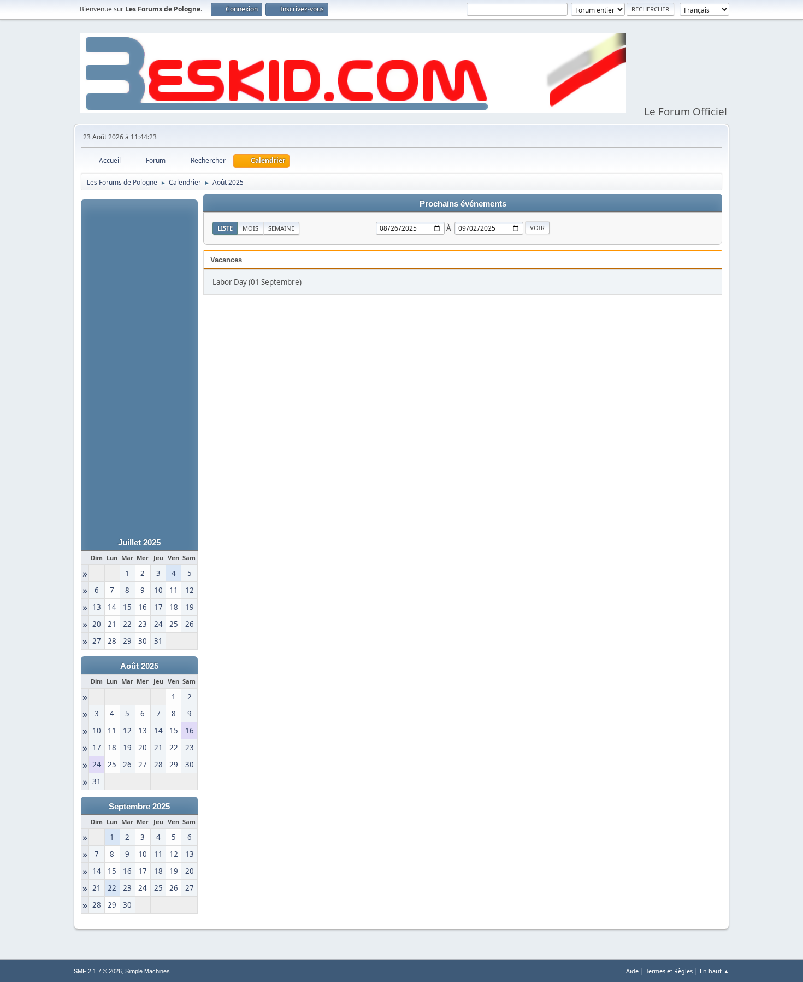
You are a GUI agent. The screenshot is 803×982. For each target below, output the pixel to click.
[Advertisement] (139, 363)
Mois (250, 228)
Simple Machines (147, 971)
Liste (225, 228)
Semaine (281, 228)
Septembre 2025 (139, 806)
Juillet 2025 (139, 542)
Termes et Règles (669, 971)
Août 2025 (139, 666)
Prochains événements (463, 203)
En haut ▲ (714, 971)
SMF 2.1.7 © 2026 (98, 971)
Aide (632, 971)
